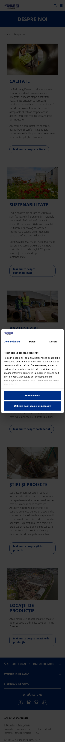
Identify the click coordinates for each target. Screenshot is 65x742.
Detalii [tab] (32, 341)
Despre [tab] (53, 341)
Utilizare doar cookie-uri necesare (32, 406)
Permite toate (32, 395)
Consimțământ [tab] (12, 341)
